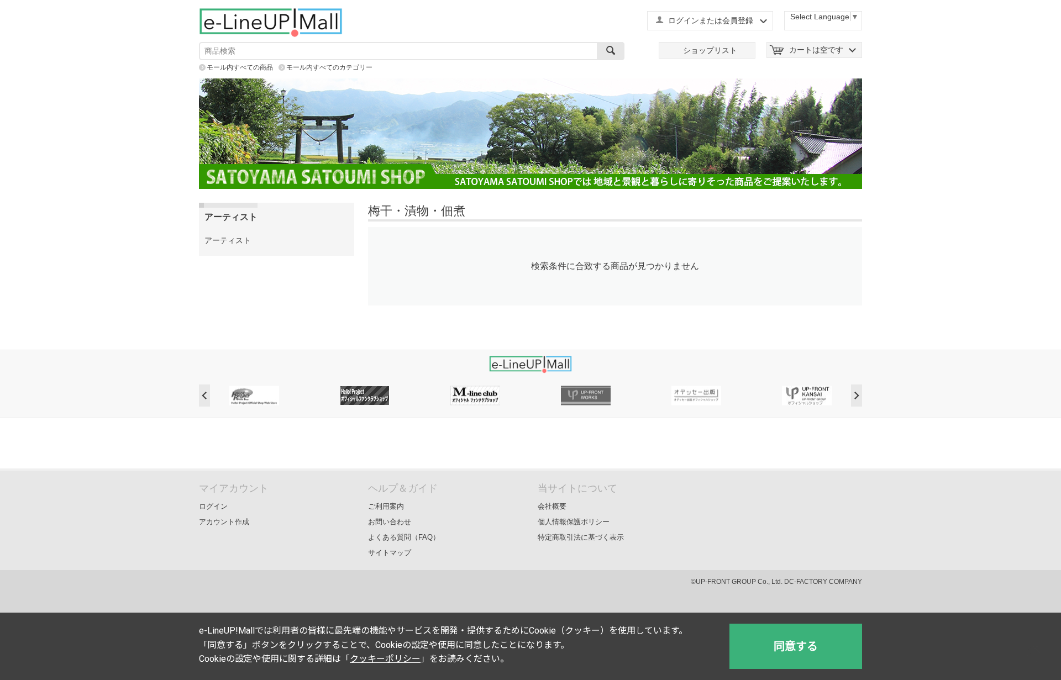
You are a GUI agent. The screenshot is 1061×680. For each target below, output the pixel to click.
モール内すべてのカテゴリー (329, 67)
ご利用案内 (386, 506)
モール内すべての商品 (240, 67)
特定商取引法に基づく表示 (581, 537)
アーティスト (227, 240)
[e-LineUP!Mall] (271, 22)
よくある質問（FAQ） (404, 537)
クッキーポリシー (385, 658)
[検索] (610, 51)
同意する (796, 646)
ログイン (213, 506)
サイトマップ (389, 553)
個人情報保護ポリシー (574, 522)
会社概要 (552, 506)
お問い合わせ (389, 522)
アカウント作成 (224, 522)
